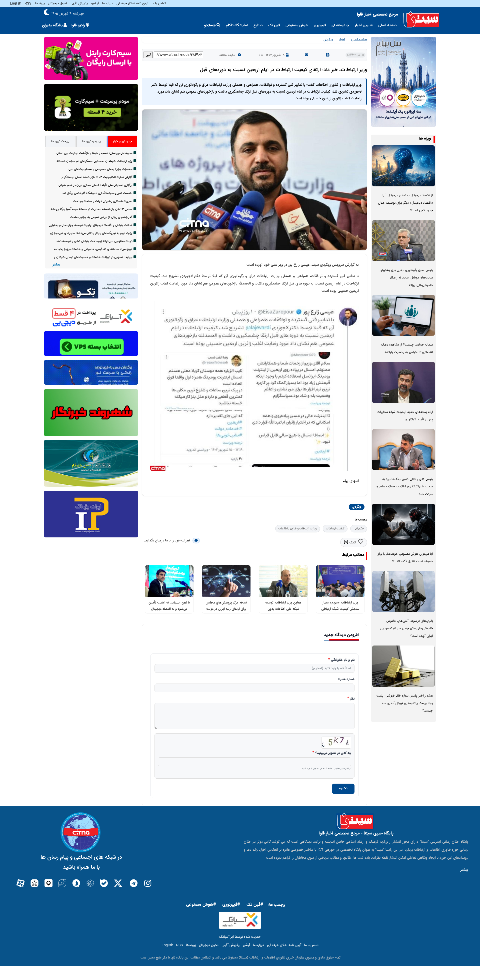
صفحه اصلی (387, 25)
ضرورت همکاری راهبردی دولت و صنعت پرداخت (102, 201)
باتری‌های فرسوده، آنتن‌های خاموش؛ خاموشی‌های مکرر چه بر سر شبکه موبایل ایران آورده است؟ (406, 628)
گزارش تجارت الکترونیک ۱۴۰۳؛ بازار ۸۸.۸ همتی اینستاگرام (97, 177)
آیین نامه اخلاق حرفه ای (132, 3)
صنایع (258, 25)
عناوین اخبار (364, 25)
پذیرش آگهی (79, 3)
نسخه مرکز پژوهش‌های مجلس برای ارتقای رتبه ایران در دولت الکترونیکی (226, 609)
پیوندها (40, 3)
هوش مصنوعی (297, 25)
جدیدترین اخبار (122, 141)
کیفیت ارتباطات (335, 528)
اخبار (342, 39)
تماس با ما (159, 3)
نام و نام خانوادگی (342, 660)
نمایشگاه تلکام (237, 25)
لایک (353, 542)
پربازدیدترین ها (91, 141)
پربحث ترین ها (60, 141)
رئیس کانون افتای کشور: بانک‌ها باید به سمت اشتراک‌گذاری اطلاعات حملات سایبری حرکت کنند (404, 487)
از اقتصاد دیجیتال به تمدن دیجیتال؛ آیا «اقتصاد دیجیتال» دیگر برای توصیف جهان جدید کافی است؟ (405, 203)
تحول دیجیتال (57, 3)
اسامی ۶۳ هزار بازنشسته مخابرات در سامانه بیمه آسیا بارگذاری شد (91, 209)
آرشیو (95, 3)
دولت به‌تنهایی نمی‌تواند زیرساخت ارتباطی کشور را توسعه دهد (94, 241)
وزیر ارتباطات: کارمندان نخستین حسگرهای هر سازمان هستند (94, 161)
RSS (28, 3)
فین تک (274, 25)
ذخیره (343, 788)
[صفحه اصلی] (421, 19)
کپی (148, 55)
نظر (352, 699)
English (15, 3)
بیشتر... (462, 870)
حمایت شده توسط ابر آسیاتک (240, 937)
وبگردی (328, 39)
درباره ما (107, 3)
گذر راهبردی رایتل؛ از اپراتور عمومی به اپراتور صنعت (101, 217)
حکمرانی (359, 528)
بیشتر (56, 264)
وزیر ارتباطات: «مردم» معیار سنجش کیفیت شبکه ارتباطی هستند (340, 609)
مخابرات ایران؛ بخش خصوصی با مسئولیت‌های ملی (100, 169)
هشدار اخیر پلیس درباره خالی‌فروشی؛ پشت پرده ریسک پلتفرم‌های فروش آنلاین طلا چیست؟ (404, 703)
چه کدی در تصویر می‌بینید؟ (333, 753)
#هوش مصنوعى (201, 904)
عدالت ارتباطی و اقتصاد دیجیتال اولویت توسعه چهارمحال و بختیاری (90, 225)
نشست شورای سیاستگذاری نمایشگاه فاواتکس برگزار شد (97, 193)
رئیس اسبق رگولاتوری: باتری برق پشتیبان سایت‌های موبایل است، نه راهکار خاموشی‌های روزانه (406, 278)
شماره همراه (346, 679)
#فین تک (254, 904)
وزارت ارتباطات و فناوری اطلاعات (297, 528)
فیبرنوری (320, 25)
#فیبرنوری (231, 904)
